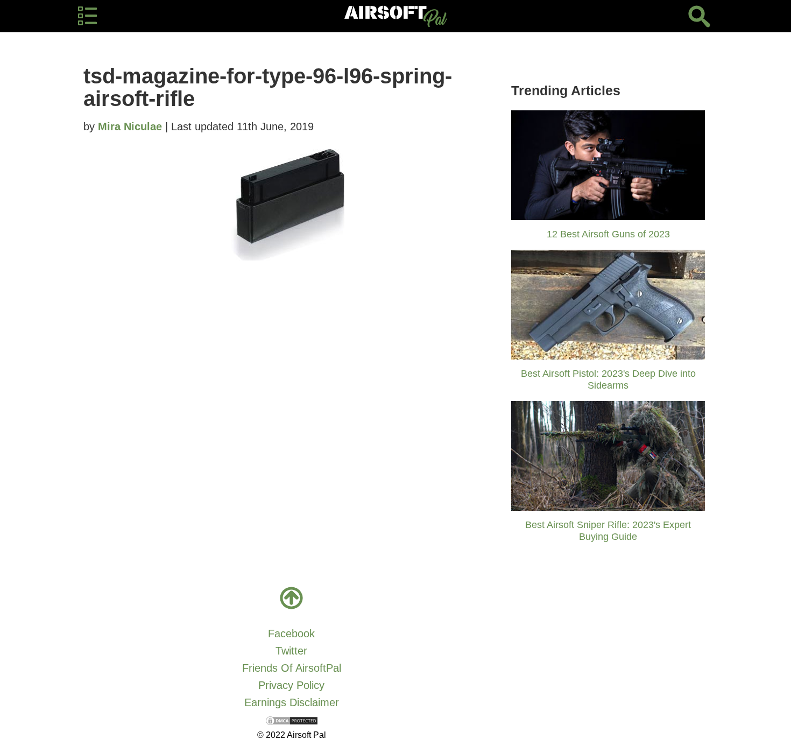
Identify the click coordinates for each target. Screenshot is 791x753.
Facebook (291, 633)
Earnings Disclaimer (291, 702)
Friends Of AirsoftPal (291, 668)
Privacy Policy (291, 685)
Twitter (291, 651)
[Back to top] (291, 598)
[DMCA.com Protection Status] (292, 720)
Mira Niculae (130, 126)
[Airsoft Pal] (395, 16)
